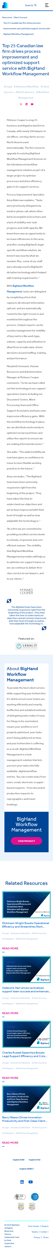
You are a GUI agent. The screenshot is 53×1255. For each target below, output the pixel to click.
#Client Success (39, 933)
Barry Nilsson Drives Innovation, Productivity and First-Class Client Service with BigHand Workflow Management (23, 1122)
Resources (7, 17)
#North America (24, 92)
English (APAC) (27, 1168)
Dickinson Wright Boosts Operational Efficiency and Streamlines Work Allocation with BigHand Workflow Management (25, 928)
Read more (10, 948)
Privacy (37, 1237)
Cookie (43, 1231)
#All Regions (8, 938)
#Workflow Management (26, 938)
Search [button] (29, 5)
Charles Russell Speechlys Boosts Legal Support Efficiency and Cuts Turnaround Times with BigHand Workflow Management (23, 1058)
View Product (26, 841)
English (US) (34, 1159)
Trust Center (33, 1226)
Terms (46, 1237)
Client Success (20, 17)
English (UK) (18, 1159)
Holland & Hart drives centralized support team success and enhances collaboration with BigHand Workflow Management (25, 993)
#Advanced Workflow (26, 86)
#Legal (8, 86)
